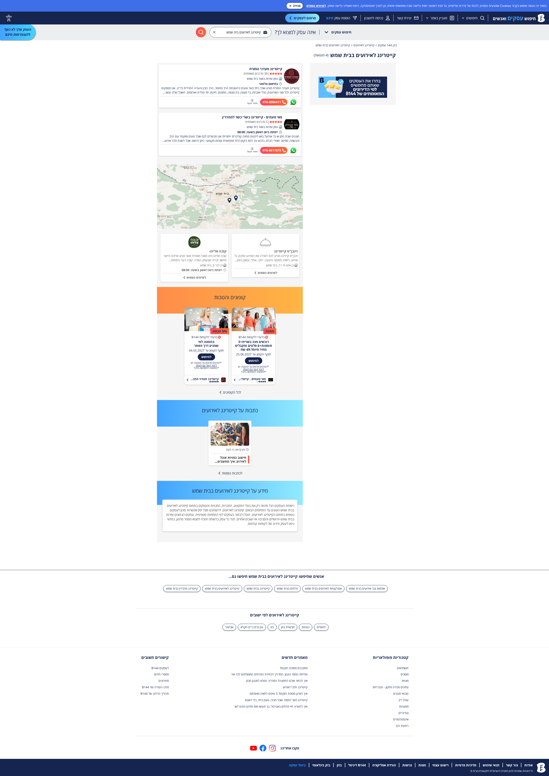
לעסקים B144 (160, 668)
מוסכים (405, 674)
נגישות (407, 765)
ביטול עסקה (297, 765)
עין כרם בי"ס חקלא (252, 627)
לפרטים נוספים (316, 6)
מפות (422, 765)
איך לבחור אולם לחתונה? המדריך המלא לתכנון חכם (277, 681)
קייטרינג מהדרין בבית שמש (182, 588)
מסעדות (404, 706)
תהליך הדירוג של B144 (154, 693)
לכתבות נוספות (232, 473)
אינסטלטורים (401, 719)
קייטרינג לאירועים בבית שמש (222, 588)
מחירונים (163, 681)
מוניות (405, 681)
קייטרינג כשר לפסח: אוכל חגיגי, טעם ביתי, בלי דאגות (276, 700)
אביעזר (229, 627)
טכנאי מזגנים (401, 693)
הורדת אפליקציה (384, 765)
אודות (528, 765)
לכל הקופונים (232, 392)
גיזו (272, 627)
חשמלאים (403, 668)
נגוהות (305, 627)
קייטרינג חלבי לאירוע (295, 687)
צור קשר (512, 765)
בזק (339, 765)
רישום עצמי (440, 765)
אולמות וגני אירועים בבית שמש (367, 588)
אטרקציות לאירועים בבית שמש (323, 588)
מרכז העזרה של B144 (155, 687)
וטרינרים (403, 713)
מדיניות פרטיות (465, 765)
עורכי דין (404, 700)
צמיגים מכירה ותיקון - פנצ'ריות (391, 687)
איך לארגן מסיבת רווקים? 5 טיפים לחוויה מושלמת (279, 693)
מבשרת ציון (287, 627)
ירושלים (321, 627)
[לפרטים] (352, 87)
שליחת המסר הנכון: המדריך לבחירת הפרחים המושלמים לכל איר (269, 674)
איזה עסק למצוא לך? (295, 32)
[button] (280, 78)
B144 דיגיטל (357, 765)
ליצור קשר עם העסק (253, 369)
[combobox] (240, 32)
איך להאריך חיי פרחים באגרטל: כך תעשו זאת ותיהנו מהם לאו (271, 706)
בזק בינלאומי (321, 765)
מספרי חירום (161, 674)
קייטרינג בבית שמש (258, 588)
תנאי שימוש (491, 765)
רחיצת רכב (402, 726)
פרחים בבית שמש (287, 588)
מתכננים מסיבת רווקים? (294, 668)
